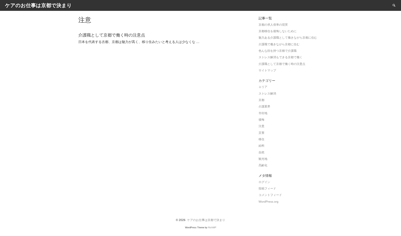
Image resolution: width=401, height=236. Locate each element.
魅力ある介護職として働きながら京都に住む (288, 37)
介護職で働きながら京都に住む (279, 44)
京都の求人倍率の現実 (273, 24)
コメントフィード (270, 195)
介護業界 (264, 106)
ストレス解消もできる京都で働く (280, 57)
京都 (261, 100)
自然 (261, 152)
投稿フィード (267, 188)
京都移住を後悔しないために (278, 31)
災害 (261, 132)
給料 (261, 145)
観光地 (263, 158)
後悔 (261, 119)
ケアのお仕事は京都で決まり (206, 220)
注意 (261, 126)
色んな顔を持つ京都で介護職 (278, 50)
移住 (261, 139)
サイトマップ (267, 70)
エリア (263, 86)
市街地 (263, 113)
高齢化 (263, 165)
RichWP (212, 227)
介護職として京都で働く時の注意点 (282, 64)
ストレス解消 (267, 93)
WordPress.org (268, 201)
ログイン (264, 182)
